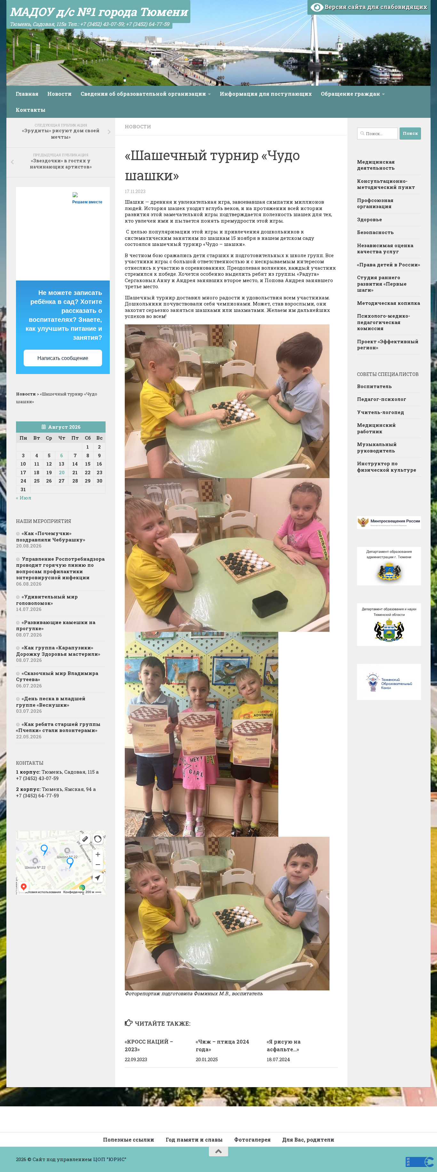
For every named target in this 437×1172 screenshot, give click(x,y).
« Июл (23, 497)
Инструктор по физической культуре (386, 466)
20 (62, 472)
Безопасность (375, 232)
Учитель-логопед (380, 412)
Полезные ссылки (128, 1139)
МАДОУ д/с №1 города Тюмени (98, 11)
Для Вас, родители (308, 1139)
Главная (27, 93)
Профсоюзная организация (375, 203)
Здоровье (369, 219)
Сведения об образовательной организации (143, 93)
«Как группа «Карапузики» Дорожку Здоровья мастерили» (58, 650)
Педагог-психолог (381, 399)
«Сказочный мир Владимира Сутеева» (57, 676)
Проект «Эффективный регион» (387, 344)
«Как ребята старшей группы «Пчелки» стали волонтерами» (58, 727)
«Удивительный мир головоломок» (47, 599)
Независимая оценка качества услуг (385, 248)
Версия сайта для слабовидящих (375, 7)
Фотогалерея (252, 1139)
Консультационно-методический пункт (386, 184)
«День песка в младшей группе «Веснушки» (50, 701)
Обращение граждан (350, 93)
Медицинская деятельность (376, 165)
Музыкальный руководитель (377, 447)
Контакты (30, 109)
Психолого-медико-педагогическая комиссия (383, 322)
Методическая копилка (388, 303)
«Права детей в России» (388, 264)
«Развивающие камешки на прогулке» (55, 625)
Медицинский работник (376, 428)
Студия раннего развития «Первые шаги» (382, 283)
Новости (59, 93)
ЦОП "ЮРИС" (109, 1159)
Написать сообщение (62, 358)
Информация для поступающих (266, 93)
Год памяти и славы (194, 1139)
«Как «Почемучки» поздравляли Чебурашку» (50, 536)
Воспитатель (374, 386)
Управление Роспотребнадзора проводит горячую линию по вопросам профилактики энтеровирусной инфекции (60, 568)
